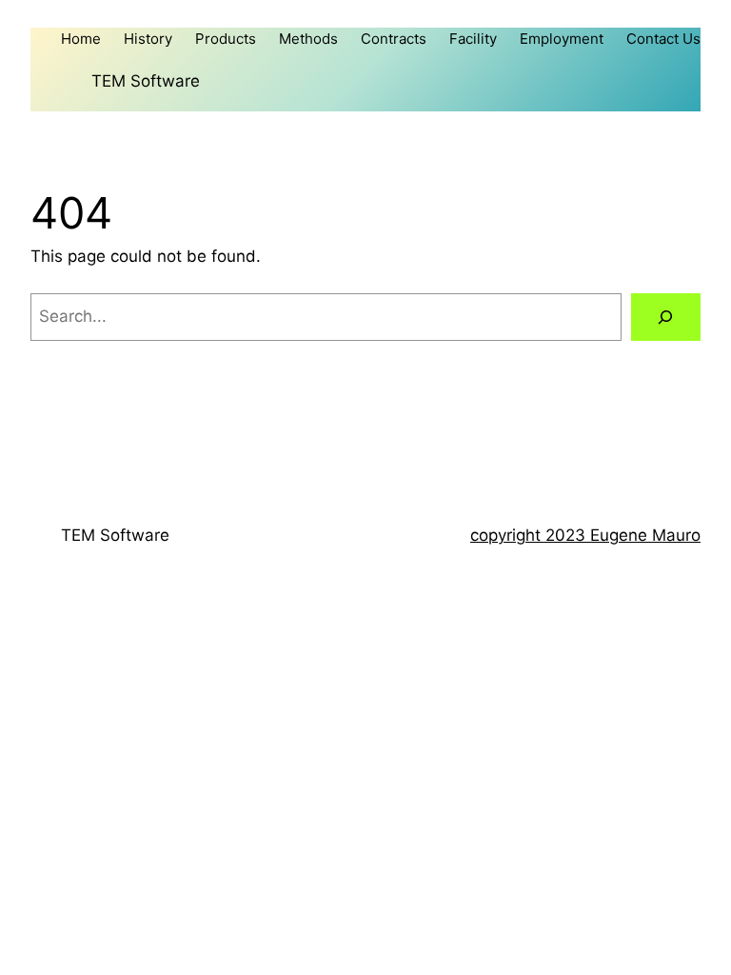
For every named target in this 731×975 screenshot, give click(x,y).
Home (81, 39)
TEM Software (145, 80)
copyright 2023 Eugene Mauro (585, 535)
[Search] (666, 317)
